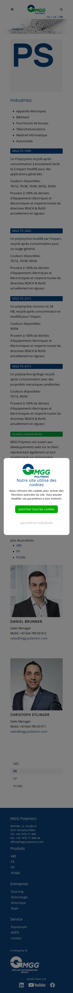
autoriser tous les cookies (36, 509)
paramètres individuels (36, 523)
